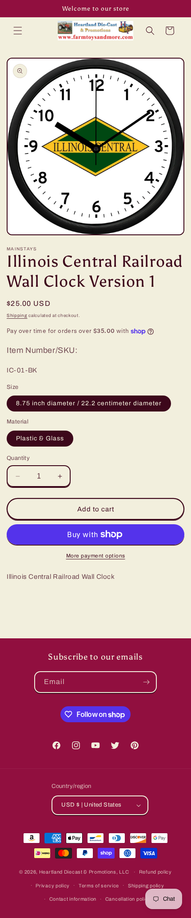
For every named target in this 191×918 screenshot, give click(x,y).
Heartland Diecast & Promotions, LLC (84, 871)
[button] (18, 30)
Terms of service (99, 885)
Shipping (17, 315)
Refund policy (155, 871)
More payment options (95, 556)
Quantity (18, 458)
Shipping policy (146, 885)
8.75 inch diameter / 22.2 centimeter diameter (89, 403)
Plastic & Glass (40, 438)
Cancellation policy (128, 899)
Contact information (72, 899)
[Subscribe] (146, 682)
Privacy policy (53, 885)
